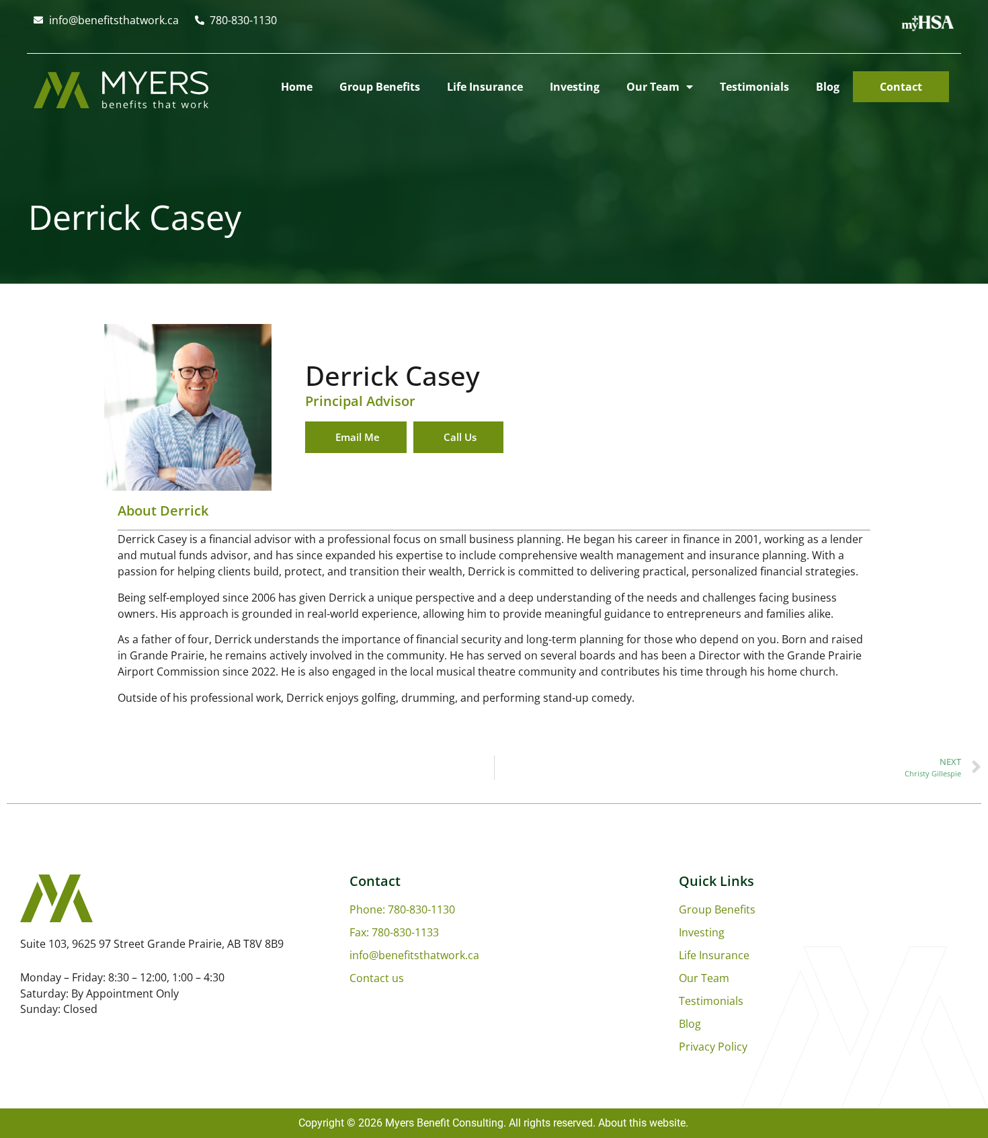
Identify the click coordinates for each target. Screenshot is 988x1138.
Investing (575, 86)
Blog (827, 86)
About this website (642, 1122)
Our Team (653, 86)
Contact (901, 86)
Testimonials (754, 86)
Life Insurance (485, 86)
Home (297, 86)
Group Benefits (379, 86)
